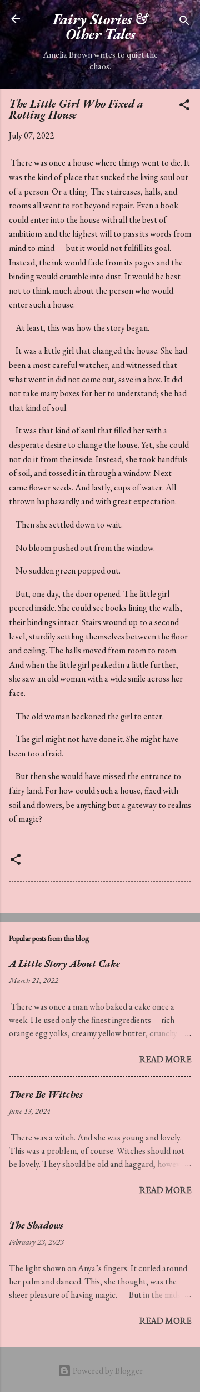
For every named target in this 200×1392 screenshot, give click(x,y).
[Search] (184, 22)
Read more (165, 1059)
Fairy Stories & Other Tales (100, 26)
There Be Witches (46, 1094)
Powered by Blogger (107, 1370)
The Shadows (36, 1225)
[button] (184, 106)
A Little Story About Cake (64, 963)
